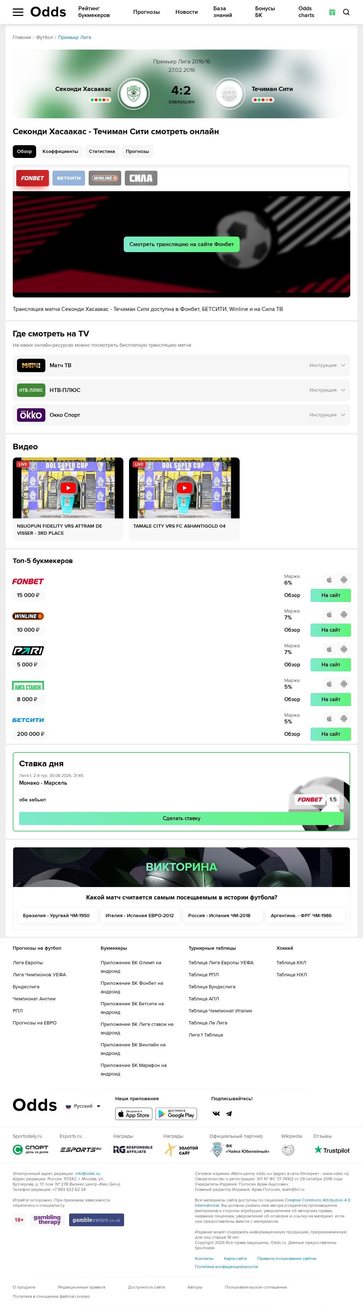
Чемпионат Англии (34, 999)
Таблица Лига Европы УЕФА (221, 963)
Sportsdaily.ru (30, 1150)
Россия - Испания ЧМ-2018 (219, 916)
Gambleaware (96, 1220)
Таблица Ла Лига (208, 1023)
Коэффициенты (60, 151)
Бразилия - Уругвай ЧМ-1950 (56, 916)
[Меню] (18, 12)
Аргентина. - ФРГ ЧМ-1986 (301, 916)
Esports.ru (81, 1150)
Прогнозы (146, 12)
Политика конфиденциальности (226, 1266)
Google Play (176, 1114)
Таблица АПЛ (204, 999)
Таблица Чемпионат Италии (220, 1011)
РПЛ (18, 1011)
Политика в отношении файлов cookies (51, 1296)
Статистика (102, 151)
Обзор (24, 151)
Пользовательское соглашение (256, 1287)
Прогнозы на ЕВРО (35, 1023)
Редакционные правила (81, 1287)
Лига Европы (28, 963)
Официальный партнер (240, 1150)
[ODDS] (48, 11)
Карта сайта (235, 1258)
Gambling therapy (47, 1220)
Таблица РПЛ (204, 975)
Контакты (204, 1258)
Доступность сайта (146, 1287)
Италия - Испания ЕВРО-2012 (140, 916)
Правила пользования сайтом (286, 1258)
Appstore (133, 1114)
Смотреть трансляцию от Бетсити (68, 178)
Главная (22, 37)
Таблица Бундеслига (212, 987)
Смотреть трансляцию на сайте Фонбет (181, 244)
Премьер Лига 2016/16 (181, 61)
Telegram (229, 1114)
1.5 (333, 799)
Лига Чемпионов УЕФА (39, 975)
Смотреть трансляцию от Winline (105, 178)
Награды (132, 1150)
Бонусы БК (265, 12)
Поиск (346, 12)
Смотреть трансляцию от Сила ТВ (141, 178)
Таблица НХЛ (292, 975)
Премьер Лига (74, 37)
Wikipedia (288, 1150)
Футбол (44, 37)
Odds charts (306, 12)
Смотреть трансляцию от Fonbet (32, 178)
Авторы (195, 1287)
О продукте (24, 1287)
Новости (186, 12)
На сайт (331, 595)
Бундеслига (26, 987)
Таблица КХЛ (291, 963)
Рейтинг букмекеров (94, 12)
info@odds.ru (87, 1173)
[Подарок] (332, 12)
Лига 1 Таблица (206, 1035)
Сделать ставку (182, 818)
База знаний (222, 12)
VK (216, 1114)
